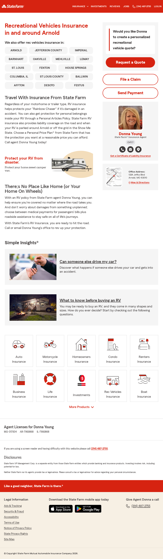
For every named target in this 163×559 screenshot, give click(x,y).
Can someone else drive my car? (88, 262)
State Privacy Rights (16, 533)
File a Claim (130, 79)
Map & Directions (140, 182)
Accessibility (11, 517)
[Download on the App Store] (61, 509)
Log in (157, 6)
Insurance (78, 6)
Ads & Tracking (13, 506)
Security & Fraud (14, 511)
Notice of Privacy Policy (18, 528)
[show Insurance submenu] (86, 6)
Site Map (9, 539)
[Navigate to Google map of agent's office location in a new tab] (138, 149)
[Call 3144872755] (122, 149)
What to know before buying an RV (90, 300)
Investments (99, 6)
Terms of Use (11, 522)
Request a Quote (130, 62)
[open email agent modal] (130, 150)
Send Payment (130, 93)
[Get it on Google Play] (88, 509)
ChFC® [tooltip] (130, 142)
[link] (13, 6)
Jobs (126, 6)
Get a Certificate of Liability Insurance (130, 156)
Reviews (115, 6)
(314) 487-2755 (143, 6)
